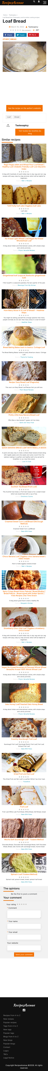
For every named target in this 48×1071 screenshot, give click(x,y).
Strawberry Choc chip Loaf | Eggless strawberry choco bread (24, 629)
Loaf (9, 117)
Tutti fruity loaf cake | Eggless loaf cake (24, 206)
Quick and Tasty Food (27, 422)
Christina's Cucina (27, 496)
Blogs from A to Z (10, 1036)
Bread (17, 117)
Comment (12, 908)
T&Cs (5, 1054)
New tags (7, 1029)
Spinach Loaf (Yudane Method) (24, 874)
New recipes (8, 1019)
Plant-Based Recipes (27, 390)
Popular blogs (9, 1044)
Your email (12, 932)
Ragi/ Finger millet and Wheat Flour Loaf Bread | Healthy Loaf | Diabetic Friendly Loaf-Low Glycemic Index (24, 167)
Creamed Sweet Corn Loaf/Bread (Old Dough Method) (24, 522)
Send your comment (24, 954)
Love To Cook (26, 461)
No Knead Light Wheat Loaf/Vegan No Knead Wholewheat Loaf (24, 239)
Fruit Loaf (24, 807)
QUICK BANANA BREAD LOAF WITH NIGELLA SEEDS (24, 448)
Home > (5, 15)
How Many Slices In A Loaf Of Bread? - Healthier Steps (24, 311)
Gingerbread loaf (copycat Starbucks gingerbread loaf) (24, 276)
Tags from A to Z (10, 1026)
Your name (13, 921)
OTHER (6, 39)
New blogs (7, 1040)
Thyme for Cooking (26, 357)
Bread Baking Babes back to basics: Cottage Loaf (24, 347)
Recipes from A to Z (11, 1015)
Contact (6, 1047)
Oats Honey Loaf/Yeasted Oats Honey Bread (24, 704)
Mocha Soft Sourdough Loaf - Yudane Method (24, 839)
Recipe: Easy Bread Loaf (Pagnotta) (24, 382)
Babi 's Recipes (27, 180)
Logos (6, 1051)
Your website (12, 943)
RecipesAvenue (12, 2)
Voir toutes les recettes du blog (30, 132)
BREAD (13, 39)
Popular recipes (10, 1022)
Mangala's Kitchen (27, 603)
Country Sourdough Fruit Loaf (24, 739)
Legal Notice (8, 1058)
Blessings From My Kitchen (27, 285)
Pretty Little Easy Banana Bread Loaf (24, 415)
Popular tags (8, 1033)
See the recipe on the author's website (24, 108)
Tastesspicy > (13, 15)
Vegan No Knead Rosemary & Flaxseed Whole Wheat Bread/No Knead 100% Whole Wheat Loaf (24, 668)
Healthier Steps (27, 322)
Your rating (11, 904)
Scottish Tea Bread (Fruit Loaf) (24, 487)
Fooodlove (26, 781)
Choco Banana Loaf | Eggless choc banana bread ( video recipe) (24, 557)
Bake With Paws (26, 531)
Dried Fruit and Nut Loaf (24, 774)
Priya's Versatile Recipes (27, 250)
